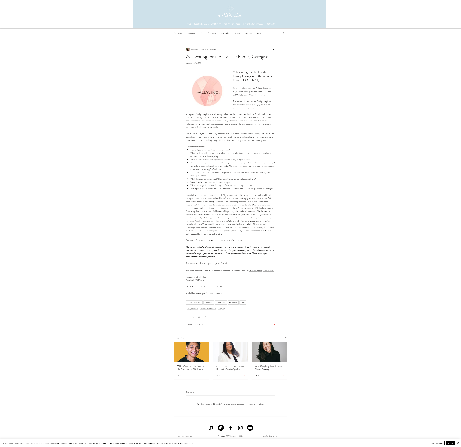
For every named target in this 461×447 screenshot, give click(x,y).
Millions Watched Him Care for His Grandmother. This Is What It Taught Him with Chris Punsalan (191, 368)
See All (284, 338)
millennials (233, 302)
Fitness (237, 33)
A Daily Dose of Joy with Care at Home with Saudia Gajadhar (230, 368)
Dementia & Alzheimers (208, 308)
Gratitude (225, 33)
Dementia (208, 302)
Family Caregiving (194, 302)
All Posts (178, 33)
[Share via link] (205, 317)
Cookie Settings (437, 443)
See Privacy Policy (187, 443)
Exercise (248, 33)
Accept (450, 443)
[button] (284, 33)
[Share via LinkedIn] (199, 317)
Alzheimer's (220, 302)
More (259, 33)
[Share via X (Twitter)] (193, 317)
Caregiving (221, 308)
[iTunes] (211, 428)
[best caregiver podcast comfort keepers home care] (230, 352)
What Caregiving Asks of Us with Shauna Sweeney (269, 368)
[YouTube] (250, 428)
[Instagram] (240, 428)
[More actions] (273, 49)
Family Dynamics (192, 308)
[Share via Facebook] (187, 317)
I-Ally (243, 302)
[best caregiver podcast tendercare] (269, 352)
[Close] (458, 443)
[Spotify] (221, 428)
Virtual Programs (208, 33)
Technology (191, 33)
